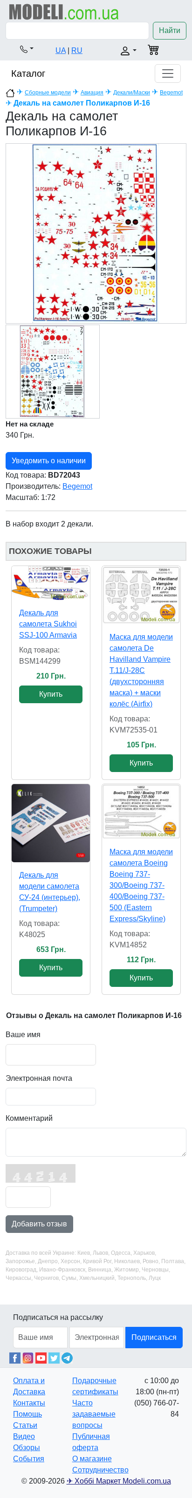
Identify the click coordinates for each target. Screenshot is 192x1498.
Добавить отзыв (39, 1224)
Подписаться (154, 1337)
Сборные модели (48, 92)
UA (60, 50)
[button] (26, 48)
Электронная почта (39, 1078)
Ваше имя (23, 1035)
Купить (50, 694)
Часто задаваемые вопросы (94, 1414)
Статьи (25, 1425)
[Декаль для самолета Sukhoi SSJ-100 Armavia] (51, 582)
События (28, 1459)
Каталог (28, 73)
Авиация (92, 92)
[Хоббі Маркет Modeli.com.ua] (64, 11)
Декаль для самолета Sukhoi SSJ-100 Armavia (48, 624)
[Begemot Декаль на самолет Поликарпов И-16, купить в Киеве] (96, 233)
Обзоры (26, 1447)
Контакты (29, 1403)
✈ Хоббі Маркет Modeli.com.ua (119, 1481)
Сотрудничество (100, 1470)
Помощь (27, 1414)
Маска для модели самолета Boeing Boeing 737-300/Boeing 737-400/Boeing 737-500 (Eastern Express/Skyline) (141, 885)
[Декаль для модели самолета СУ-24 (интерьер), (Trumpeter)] (51, 823)
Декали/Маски (131, 92)
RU (76, 50)
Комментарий (29, 1118)
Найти (169, 30)
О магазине (92, 1459)
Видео (24, 1436)
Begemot (171, 92)
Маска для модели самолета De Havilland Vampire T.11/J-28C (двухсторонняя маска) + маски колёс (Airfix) (141, 670)
